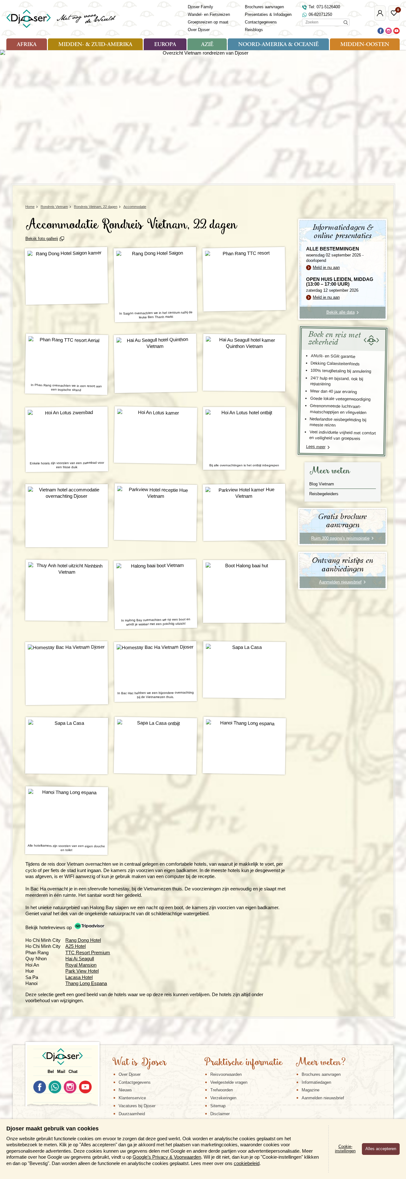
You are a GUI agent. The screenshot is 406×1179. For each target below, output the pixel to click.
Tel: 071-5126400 (324, 6)
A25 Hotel (75, 946)
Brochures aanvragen (264, 6)
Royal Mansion (80, 965)
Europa (165, 45)
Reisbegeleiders (323, 493)
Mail (61, 1071)
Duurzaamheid (132, 1113)
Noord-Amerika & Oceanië (278, 45)
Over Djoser (199, 29)
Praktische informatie (243, 1062)
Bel (51, 1071)
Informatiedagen (316, 1082)
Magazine (310, 1090)
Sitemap (218, 1105)
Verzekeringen (223, 1098)
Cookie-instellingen (345, 1149)
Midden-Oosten (364, 45)
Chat (73, 1071)
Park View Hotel (82, 971)
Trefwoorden (221, 1090)
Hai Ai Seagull (79, 958)
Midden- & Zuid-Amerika (95, 45)
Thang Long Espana (86, 983)
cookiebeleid (246, 1163)
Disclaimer (220, 1113)
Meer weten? (320, 1062)
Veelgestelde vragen (228, 1082)
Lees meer (315, 446)
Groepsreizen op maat (208, 22)
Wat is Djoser (139, 1062)
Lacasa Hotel (79, 977)
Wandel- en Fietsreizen (209, 14)
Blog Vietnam (321, 484)
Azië (207, 45)
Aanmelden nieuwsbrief (323, 1098)
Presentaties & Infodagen (268, 14)
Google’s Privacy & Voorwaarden (167, 1157)
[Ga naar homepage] (61, 19)
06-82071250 (320, 14)
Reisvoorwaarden (226, 1074)
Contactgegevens (261, 22)
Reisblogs (254, 29)
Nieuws (125, 1090)
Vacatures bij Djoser (137, 1105)
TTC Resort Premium (87, 952)
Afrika (26, 45)
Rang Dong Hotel (83, 940)
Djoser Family (200, 6)
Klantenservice (132, 1098)
